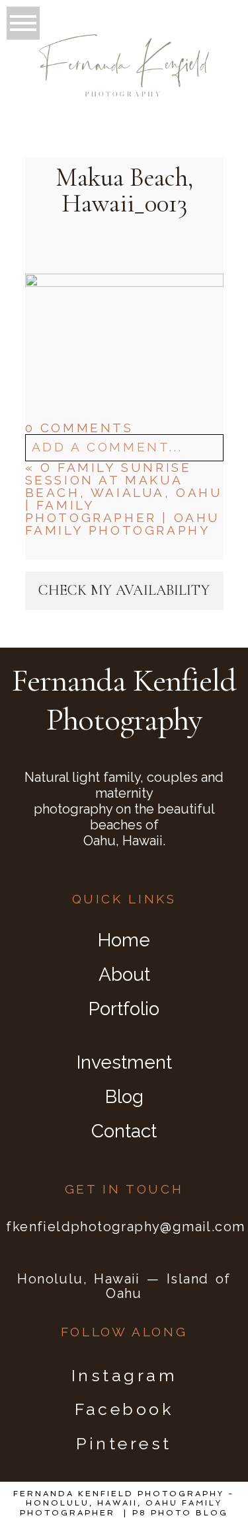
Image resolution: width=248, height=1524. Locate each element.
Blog (124, 1097)
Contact (124, 1131)
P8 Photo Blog (180, 1512)
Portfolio (124, 1009)
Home (124, 940)
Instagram (124, 1375)
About (124, 974)
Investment (124, 1062)
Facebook (124, 1409)
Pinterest (124, 1443)
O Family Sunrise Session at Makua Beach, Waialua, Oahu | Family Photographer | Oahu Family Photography (124, 498)
